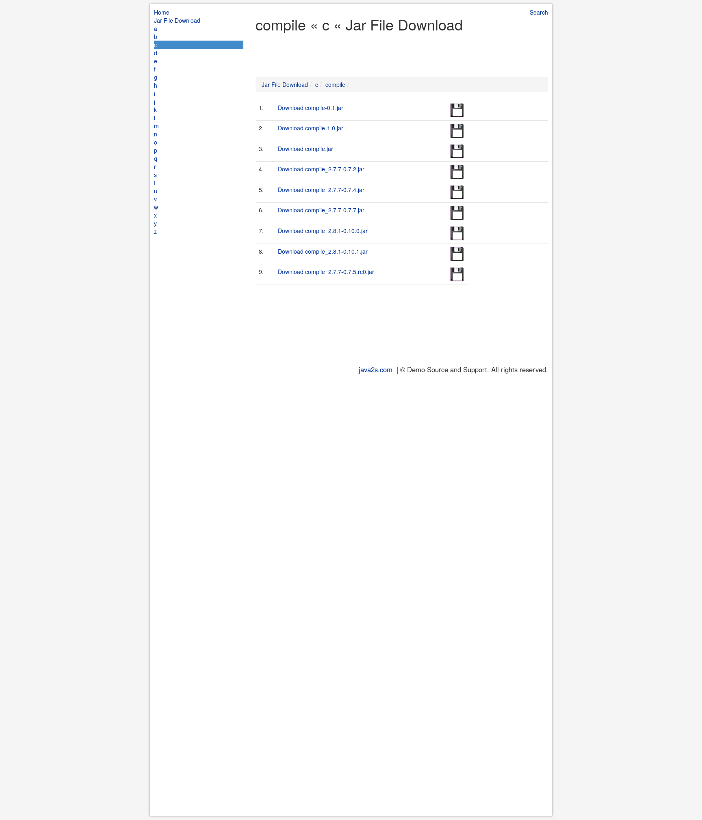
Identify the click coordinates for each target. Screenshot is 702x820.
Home (161, 12)
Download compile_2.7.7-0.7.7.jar (321, 210)
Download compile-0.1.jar (310, 108)
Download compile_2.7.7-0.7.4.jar (321, 190)
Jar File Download (177, 20)
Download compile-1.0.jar (310, 128)
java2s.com (375, 369)
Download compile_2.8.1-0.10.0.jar (323, 231)
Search (539, 12)
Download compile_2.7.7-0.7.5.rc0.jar (326, 272)
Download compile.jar (305, 149)
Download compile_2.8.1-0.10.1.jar (323, 251)
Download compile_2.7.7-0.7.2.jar (321, 169)
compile (335, 84)
